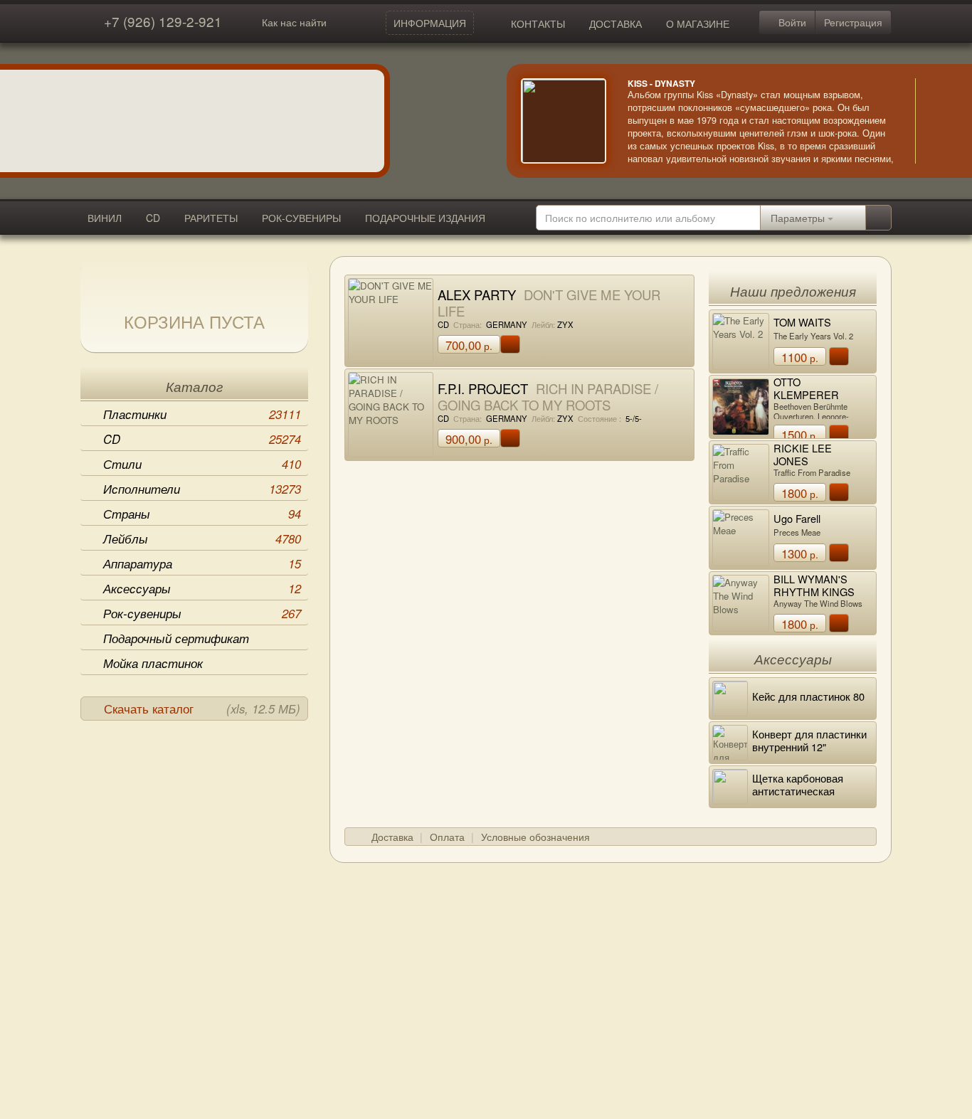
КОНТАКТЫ (538, 23)
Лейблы (202, 538)
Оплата (447, 836)
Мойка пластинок (153, 663)
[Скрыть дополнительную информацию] (936, 121)
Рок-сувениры (202, 613)
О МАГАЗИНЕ (697, 23)
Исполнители (202, 488)
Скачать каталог (202, 708)
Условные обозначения (535, 836)
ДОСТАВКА (615, 23)
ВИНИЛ (105, 218)
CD (153, 218)
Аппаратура (202, 563)
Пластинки (202, 414)
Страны (202, 513)
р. (468, 345)
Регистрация (853, 22)
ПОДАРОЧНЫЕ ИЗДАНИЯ (425, 218)
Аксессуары (202, 588)
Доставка (392, 836)
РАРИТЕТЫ (211, 218)
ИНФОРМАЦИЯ (429, 23)
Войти (791, 22)
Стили (202, 463)
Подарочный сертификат (176, 638)
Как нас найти (294, 22)
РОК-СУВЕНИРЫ (301, 218)
